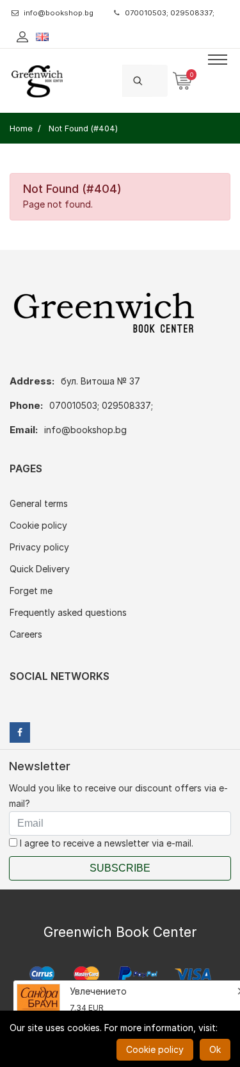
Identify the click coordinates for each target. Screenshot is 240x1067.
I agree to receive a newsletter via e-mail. (105, 843)
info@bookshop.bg (58, 12)
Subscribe (120, 868)
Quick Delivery (40, 568)
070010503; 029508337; (169, 12)
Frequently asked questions (68, 612)
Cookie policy (38, 525)
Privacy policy (39, 547)
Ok (215, 1049)
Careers (26, 634)
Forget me (31, 590)
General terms (39, 503)
